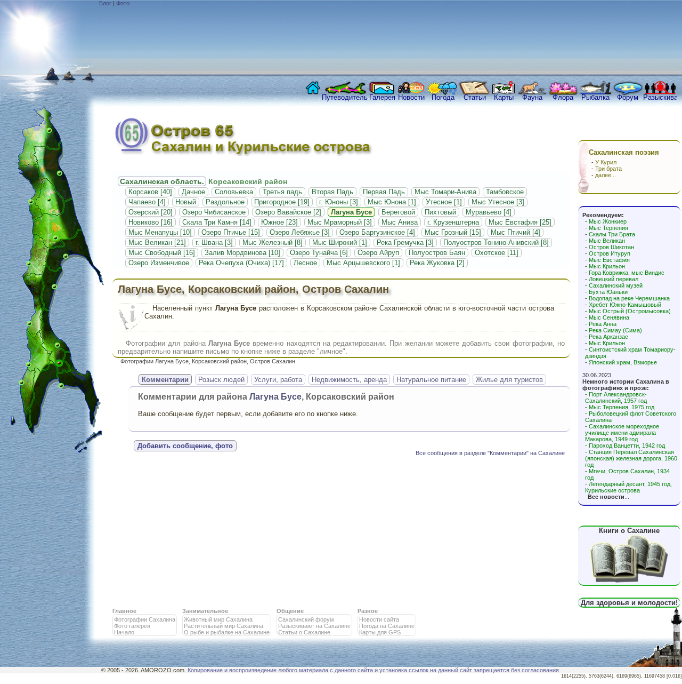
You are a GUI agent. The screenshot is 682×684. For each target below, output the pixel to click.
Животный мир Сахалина (218, 619)
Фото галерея (132, 626)
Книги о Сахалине (629, 531)
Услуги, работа (278, 380)
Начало (124, 632)
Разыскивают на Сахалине (314, 626)
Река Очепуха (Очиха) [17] (241, 263)
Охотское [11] (496, 253)
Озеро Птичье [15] (230, 232)
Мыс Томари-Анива (445, 192)
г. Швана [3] (214, 242)
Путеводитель (345, 97)
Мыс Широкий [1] (339, 242)
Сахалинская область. (162, 181)
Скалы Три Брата (612, 234)
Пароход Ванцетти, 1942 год (627, 445)
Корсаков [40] (150, 192)
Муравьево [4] (489, 212)
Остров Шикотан (611, 247)
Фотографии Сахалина (144, 619)
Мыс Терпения (608, 228)
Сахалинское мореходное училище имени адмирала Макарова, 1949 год (622, 432)
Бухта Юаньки (608, 292)
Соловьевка (234, 192)
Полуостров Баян (437, 253)
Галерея (382, 97)
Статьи (475, 97)
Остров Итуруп (609, 253)
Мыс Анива (399, 222)
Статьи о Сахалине (304, 632)
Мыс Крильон (607, 266)
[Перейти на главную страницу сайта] (310, 90)
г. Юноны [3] (338, 202)
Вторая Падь (332, 192)
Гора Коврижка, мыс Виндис (626, 272)
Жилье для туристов (509, 380)
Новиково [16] (150, 222)
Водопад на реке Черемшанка (629, 298)
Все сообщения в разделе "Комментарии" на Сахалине (490, 453)
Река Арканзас (608, 336)
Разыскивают (660, 97)
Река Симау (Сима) (615, 330)
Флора (563, 97)
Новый (185, 202)
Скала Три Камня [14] (216, 222)
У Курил (605, 162)
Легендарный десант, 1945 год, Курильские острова (628, 487)
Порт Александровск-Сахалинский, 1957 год (616, 397)
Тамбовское (505, 192)
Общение (290, 611)
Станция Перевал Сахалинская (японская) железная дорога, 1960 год (631, 458)
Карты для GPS (380, 632)
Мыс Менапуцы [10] (160, 232)
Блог (105, 3)
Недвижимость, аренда (349, 380)
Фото (122, 3)
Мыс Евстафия (609, 260)
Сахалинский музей (616, 285)
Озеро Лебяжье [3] (300, 232)
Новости (411, 97)
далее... (605, 175)
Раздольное (225, 202)
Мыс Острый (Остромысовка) (630, 311)
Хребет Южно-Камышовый (625, 304)
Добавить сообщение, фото (185, 446)
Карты (504, 97)
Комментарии (165, 380)
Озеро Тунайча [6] (319, 253)
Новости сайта (379, 619)
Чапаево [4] (147, 202)
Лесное (305, 263)
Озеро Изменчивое (158, 263)
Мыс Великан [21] (157, 242)
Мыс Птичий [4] (515, 232)
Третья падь (282, 192)
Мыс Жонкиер (608, 221)
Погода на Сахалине (387, 626)
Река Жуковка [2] (437, 263)
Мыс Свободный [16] (161, 253)
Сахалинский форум (306, 619)
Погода (443, 97)
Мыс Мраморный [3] (339, 222)
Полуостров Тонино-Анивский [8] (496, 242)
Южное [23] (279, 222)
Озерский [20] (150, 212)
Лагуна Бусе (351, 212)
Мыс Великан (607, 240)
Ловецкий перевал (613, 279)
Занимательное (205, 611)
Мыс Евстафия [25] (520, 222)
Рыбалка (595, 97)
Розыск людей (221, 380)
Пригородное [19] (282, 202)
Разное (368, 611)
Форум (627, 97)
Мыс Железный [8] (272, 242)
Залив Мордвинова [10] (242, 253)
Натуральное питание (431, 380)
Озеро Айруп (378, 253)
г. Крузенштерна (453, 222)
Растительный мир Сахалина (223, 626)
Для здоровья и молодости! (629, 603)
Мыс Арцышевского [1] (363, 263)
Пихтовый (440, 212)
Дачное (193, 192)
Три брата (608, 168)
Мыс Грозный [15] (453, 232)
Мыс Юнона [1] (392, 202)
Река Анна (602, 324)
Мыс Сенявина (609, 317)
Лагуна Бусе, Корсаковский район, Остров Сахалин (253, 289)
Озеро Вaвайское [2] (288, 212)
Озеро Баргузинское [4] (377, 232)
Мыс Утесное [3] (498, 202)
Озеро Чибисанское (214, 212)
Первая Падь (384, 192)
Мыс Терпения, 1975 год (621, 407)
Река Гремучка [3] (405, 242)
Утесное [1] (444, 202)
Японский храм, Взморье (623, 362)
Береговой (398, 212)
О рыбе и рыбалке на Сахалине (227, 632)
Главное (124, 611)
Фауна (532, 97)
